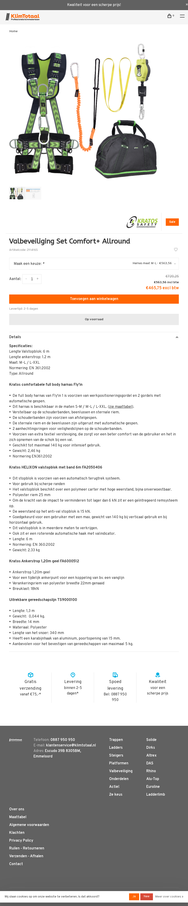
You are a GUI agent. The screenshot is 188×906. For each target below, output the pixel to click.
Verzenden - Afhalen (26, 856)
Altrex (151, 755)
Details (15, 337)
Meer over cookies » (169, 897)
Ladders (116, 748)
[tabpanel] (94, 111)
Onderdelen (119, 779)
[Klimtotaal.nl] (15, 740)
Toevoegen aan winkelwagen (94, 299)
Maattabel (17, 817)
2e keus (115, 794)
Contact (16, 864)
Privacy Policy (21, 840)
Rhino (151, 771)
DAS (149, 763)
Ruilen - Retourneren (26, 848)
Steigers (116, 755)
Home (13, 31)
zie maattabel (120, 407)
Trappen (116, 740)
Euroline (153, 787)
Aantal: (15, 279)
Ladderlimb (155, 794)
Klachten (17, 833)
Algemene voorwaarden (29, 825)
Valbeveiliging (121, 771)
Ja (134, 896)
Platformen (118, 763)
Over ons (16, 809)
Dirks (150, 748)
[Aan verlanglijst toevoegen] (176, 250)
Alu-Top (152, 779)
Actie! (114, 787)
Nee (146, 896)
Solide (151, 740)
